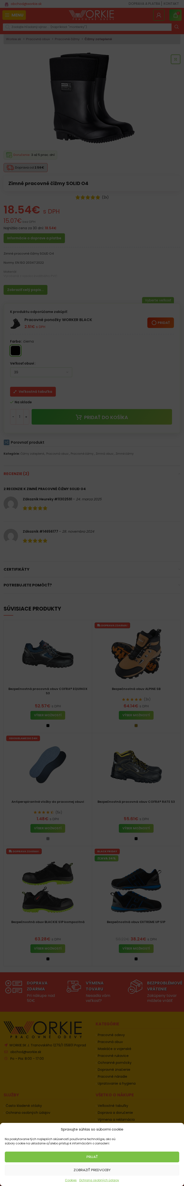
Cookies (71, 1180)
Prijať (92, 1156)
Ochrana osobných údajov (99, 1180)
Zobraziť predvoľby (92, 1169)
